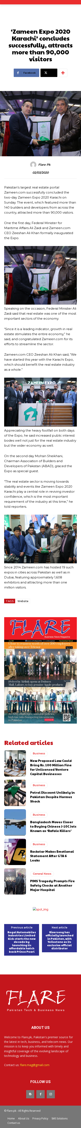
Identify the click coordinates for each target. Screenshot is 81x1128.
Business (39, 753)
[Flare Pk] (34, 165)
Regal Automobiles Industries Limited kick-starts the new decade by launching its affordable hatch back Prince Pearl (21, 942)
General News (42, 873)
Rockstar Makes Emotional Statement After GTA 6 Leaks (52, 855)
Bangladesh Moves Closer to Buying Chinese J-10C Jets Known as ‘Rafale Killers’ (53, 826)
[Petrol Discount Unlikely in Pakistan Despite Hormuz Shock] (15, 793)
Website (23, 601)
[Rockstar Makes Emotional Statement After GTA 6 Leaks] (15, 852)
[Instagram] (51, 1094)
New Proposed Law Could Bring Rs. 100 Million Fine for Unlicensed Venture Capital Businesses (51, 767)
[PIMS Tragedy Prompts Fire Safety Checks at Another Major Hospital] (15, 881)
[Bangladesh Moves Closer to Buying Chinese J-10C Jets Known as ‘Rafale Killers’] (15, 822)
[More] (63, 73)
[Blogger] (30, 1094)
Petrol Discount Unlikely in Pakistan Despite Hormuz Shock (52, 796)
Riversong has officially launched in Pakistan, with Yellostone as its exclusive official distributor (59, 940)
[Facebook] (40, 1094)
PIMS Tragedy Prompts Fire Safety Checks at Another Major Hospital (52, 885)
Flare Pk (44, 165)
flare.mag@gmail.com (34, 1065)
